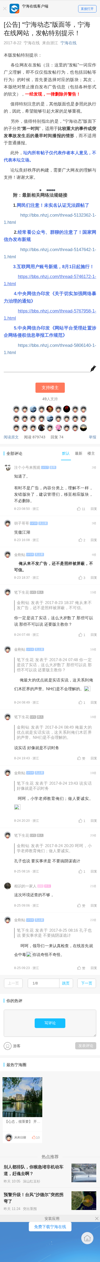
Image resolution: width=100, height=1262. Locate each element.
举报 (92, 437)
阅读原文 (11, 437)
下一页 (86, 983)
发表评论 (85, 1045)
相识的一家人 (25, 886)
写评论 (50, 1023)
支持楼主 (50, 387)
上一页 (13, 983)
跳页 (66, 983)
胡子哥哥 (21, 523)
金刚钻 (19, 555)
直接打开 (87, 9)
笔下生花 (21, 592)
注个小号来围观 (27, 467)
